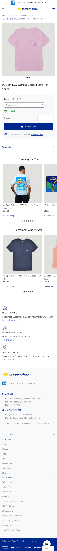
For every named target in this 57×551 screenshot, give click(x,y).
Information (8, 477)
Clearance (6, 473)
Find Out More (37, 135)
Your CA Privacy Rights (11, 530)
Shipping (5, 496)
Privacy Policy (7, 525)
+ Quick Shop (8, 216)
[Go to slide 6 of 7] (32, 221)
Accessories (7, 463)
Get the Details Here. (12, 340)
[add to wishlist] (51, 27)
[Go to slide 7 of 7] (34, 221)
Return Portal (7, 482)
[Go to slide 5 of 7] (30, 221)
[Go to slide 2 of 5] (26, 291)
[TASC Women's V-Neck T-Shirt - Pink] (28, 49)
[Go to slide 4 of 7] (28, 221)
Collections (6, 468)
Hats (4, 454)
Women (14, 16)
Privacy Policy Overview (12, 516)
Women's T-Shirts (28, 16)
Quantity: (8, 118)
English (46, 548)
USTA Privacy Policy (10, 521)
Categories (7, 435)
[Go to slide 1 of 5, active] (24, 291)
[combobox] (48, 548)
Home (4, 16)
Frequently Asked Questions (13, 501)
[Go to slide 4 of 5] (30, 291)
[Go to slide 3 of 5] (28, 291)
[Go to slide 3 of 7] (26, 221)
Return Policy (7, 487)
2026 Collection (8, 439)
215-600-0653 (11, 418)
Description (7, 147)
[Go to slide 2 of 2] (29, 77)
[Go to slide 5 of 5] (32, 291)
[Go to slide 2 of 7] (24, 221)
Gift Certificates (8, 506)
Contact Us (6, 492)
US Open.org (7, 511)
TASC (4, 81)
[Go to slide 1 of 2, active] (27, 77)
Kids (4, 459)
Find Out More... (9, 320)
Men (4, 444)
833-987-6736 (11, 415)
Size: (12, 99)
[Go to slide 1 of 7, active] (22, 221)
